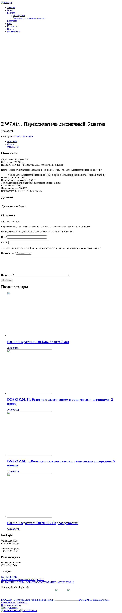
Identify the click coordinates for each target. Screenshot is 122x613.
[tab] (64, 141)
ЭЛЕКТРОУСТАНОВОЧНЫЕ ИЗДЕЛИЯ (22, 579)
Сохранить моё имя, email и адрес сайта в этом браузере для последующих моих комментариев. (53, 248)
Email (4, 242)
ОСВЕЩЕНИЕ (9, 577)
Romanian (15, 610)
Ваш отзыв (7, 275)
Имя (4, 237)
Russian (14, 607)
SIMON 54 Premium (23, 136)
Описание (12, 141)
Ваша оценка (8, 253)
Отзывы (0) (13, 146)
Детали (10, 144)
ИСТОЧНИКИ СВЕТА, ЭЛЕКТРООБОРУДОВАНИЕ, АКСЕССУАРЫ (37, 582)
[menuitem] (64, 7)
